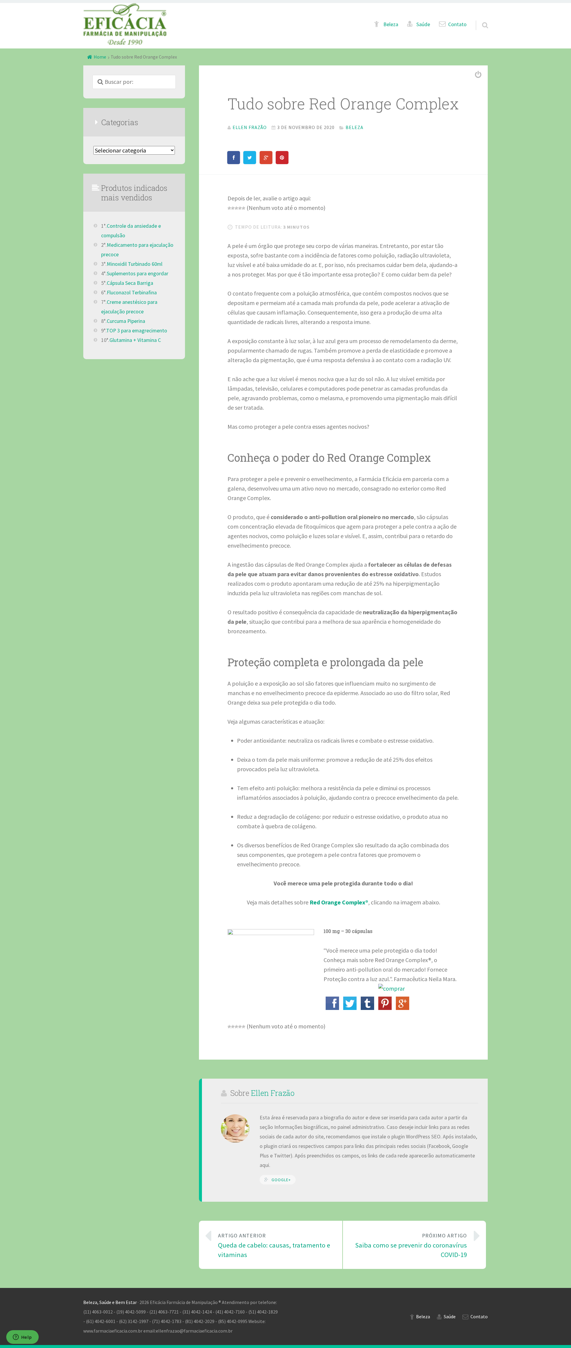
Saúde (423, 24)
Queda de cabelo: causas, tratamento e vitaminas (274, 1245)
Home (100, 57)
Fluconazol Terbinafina (132, 292)
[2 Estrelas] (233, 208)
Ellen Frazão (272, 1093)
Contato (457, 24)
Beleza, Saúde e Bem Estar (110, 1302)
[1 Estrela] (229, 208)
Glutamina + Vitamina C (135, 340)
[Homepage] (125, 24)
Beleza (390, 24)
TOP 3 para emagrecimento (136, 330)
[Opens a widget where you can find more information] (22, 1337)
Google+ (281, 1179)
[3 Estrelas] (236, 208)
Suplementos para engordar (137, 273)
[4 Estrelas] (240, 208)
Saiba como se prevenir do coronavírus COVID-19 (411, 1245)
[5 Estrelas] (243, 208)
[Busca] (479, 18)
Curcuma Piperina (126, 321)
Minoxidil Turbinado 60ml (134, 264)
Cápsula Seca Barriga (130, 283)
